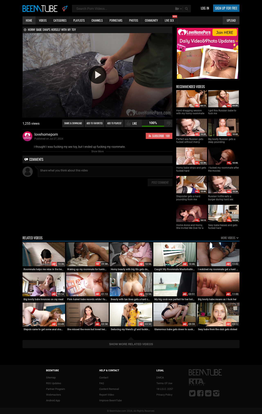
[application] (97, 75)
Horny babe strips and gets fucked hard (191, 169)
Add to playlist (114, 123)
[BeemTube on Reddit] (208, 393)
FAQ (101, 383)
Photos (133, 20)
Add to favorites (95, 123)
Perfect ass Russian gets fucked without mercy (189, 140)
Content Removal (109, 389)
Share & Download (73, 123)
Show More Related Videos (131, 344)
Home (29, 20)
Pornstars (116, 20)
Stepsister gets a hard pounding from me (188, 198)
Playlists (79, 20)
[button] (97, 75)
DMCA (160, 377)
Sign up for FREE (226, 8)
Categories (60, 20)
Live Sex (171, 19)
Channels (97, 20)
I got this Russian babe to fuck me (222, 112)
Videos (43, 20)
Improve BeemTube (110, 400)
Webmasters (53, 394)
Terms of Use (164, 383)
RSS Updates (53, 383)
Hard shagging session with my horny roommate (190, 112)
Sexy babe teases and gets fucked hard (222, 226)
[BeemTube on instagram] (216, 393)
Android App (53, 400)
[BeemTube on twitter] (192, 393)
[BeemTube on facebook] (200, 393)
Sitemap (51, 377)
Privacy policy (164, 394)
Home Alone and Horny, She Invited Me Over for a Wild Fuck (189, 227)
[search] (187, 8)
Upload (231, 20)
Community (151, 20)
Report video (106, 394)
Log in (205, 8)
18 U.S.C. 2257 (164, 389)
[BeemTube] (41, 8)
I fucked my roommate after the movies (223, 169)
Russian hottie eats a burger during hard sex (220, 198)
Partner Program (55, 389)
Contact (103, 377)
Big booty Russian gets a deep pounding (221, 140)
